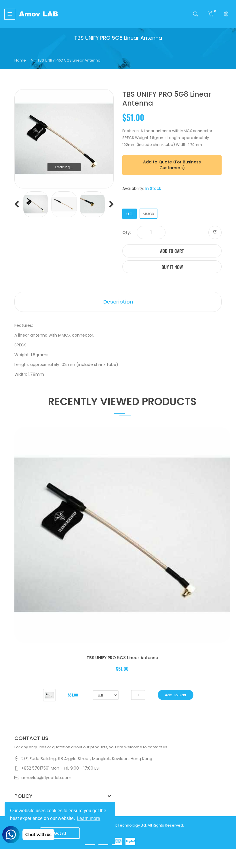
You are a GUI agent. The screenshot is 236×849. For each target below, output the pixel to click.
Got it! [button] (60, 833)
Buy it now (172, 267)
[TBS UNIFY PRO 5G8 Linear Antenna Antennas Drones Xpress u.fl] (35, 204)
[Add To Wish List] (215, 232)
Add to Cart (172, 250)
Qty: (126, 232)
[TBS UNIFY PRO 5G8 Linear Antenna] (49, 694)
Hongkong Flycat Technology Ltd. (116, 825)
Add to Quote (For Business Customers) (172, 165)
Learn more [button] (88, 818)
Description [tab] (118, 301)
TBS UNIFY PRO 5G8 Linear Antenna (122, 658)
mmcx (148, 214)
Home (20, 60)
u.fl (129, 214)
